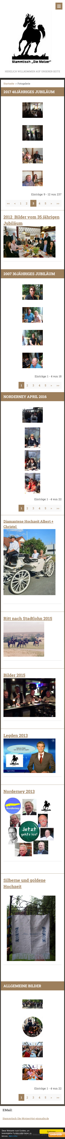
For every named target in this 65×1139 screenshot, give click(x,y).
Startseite (8, 83)
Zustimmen (51, 1131)
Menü (58, 6)
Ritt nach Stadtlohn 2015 (27, 618)
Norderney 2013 (19, 791)
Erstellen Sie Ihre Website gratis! (30, 1134)
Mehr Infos (13, 1136)
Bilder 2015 (14, 675)
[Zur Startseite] (32, 34)
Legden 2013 (15, 735)
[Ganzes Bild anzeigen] (32, 110)
